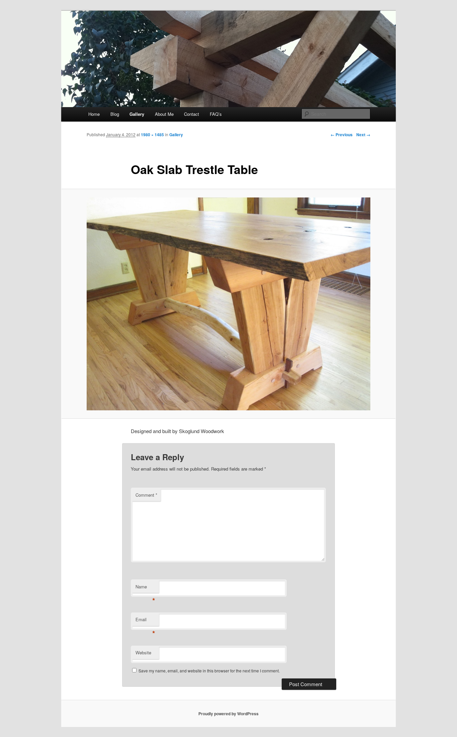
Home (94, 114)
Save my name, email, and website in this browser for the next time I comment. (209, 670)
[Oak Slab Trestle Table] (228, 303)
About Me (164, 114)
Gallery (136, 114)
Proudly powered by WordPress (228, 714)
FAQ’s (216, 114)
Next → (363, 135)
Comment (146, 495)
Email (145, 621)
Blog (114, 114)
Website (143, 652)
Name (145, 588)
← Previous (342, 135)
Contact (191, 114)
